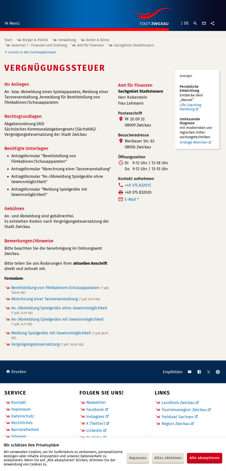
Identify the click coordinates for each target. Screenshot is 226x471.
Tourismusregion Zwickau (184, 409)
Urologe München (193, 142)
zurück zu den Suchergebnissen (32, 52)
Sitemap (18, 436)
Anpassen (138, 458)
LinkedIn (94, 430)
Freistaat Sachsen (178, 416)
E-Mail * (132, 199)
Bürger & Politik (35, 40)
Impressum (21, 409)
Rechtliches (21, 422)
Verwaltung (67, 40)
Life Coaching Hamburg (190, 107)
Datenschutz (22, 416)
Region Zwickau (176, 423)
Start (8, 40)
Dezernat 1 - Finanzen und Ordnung (39, 45)
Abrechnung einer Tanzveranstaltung (55, 299)
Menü (11, 24)
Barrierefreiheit (25, 429)
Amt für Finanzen (90, 45)
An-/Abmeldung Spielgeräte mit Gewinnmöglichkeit (57, 321)
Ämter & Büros (97, 40)
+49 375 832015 (138, 185)
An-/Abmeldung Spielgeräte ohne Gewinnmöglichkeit (59, 310)
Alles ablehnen (168, 458)
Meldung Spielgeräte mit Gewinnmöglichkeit (59, 335)
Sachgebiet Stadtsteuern (134, 45)
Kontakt (18, 402)
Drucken (18, 371)
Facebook (95, 409)
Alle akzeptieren (205, 458)
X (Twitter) (95, 423)
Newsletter (96, 402)
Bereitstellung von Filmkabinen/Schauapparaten (60, 290)
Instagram (95, 416)
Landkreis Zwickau (178, 402)
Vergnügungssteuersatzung (47, 344)
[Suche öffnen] (195, 23)
